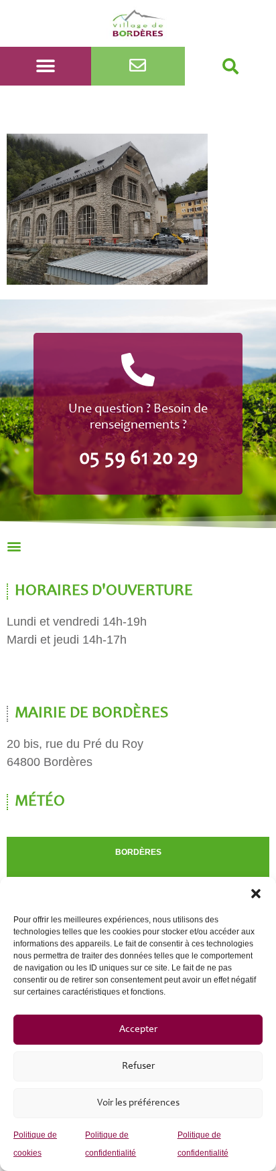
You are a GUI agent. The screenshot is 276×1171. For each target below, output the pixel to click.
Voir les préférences (138, 1103)
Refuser (138, 1066)
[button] (256, 893)
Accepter (138, 1030)
